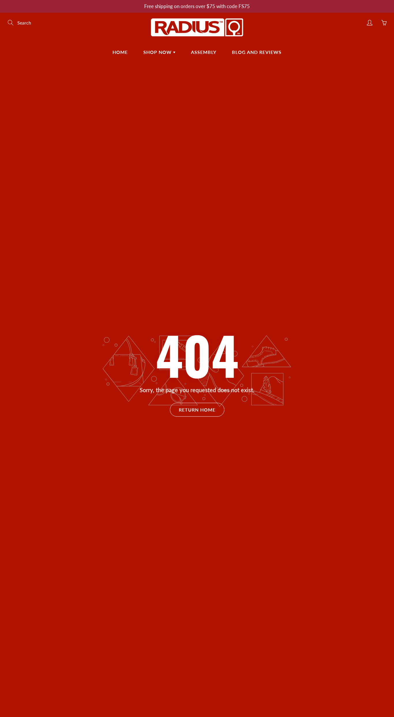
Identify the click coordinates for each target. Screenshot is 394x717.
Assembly (203, 52)
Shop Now (158, 52)
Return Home (197, 409)
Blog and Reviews (257, 52)
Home (120, 52)
